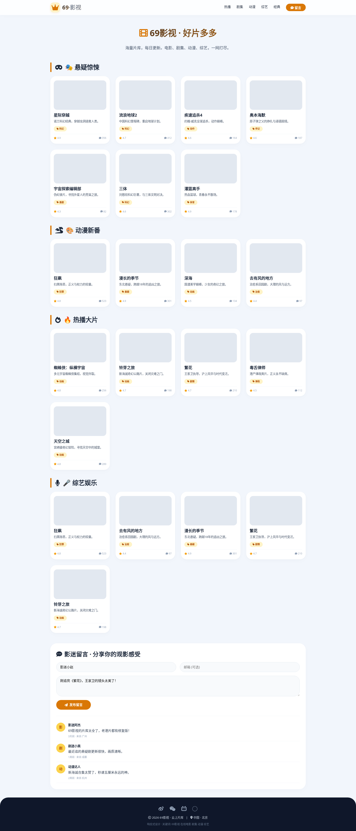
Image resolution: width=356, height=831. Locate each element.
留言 (297, 8)
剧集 (240, 7)
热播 (227, 7)
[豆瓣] (195, 808)
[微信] (173, 808)
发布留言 (76, 704)
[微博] (161, 808)
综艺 (264, 7)
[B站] (184, 808)
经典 (277, 7)
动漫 (252, 7)
